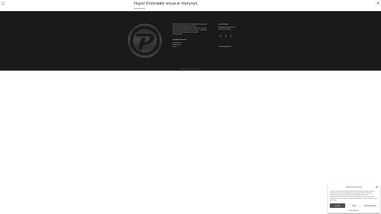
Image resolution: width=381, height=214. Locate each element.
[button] (377, 187)
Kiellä (354, 206)
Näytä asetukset (370, 206)
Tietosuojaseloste (354, 210)
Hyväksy (338, 206)
